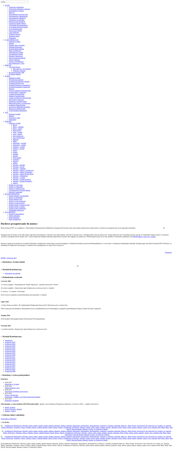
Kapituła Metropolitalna (16, 49)
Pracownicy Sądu (14, 118)
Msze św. (12, 13)
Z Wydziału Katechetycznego (18, 27)
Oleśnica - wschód (19, 147)
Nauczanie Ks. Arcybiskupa (22, 69)
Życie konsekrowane (15, 29)
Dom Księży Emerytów (16, 100)
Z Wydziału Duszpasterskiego (18, 25)
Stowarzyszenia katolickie (17, 58)
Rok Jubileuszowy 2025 (16, 63)
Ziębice (15, 183)
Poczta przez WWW (15, 31)
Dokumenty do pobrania (16, 20)
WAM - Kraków (10, 407)
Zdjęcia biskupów (14, 216)
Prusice (15, 152)
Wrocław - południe (19, 168)
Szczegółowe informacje (8, 419)
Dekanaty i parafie (15, 123)
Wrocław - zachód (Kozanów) (22, 181)
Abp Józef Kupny (14, 67)
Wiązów (15, 161)
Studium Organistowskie (17, 96)
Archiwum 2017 (11, 258)
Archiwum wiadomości (16, 7)
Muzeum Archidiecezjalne (17, 109)
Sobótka (15, 154)
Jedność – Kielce (10, 411)
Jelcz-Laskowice (18, 136)
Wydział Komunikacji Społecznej (19, 87)
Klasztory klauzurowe (16, 56)
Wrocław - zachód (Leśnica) (22, 179)
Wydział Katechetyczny (16, 83)
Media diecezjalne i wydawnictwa (20, 103)
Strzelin (15, 156)
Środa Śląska (17, 158)
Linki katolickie (14, 32)
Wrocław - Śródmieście (20, 176)
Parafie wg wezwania (16, 185)
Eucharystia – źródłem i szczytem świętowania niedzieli (22, 397)
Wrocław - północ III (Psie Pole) (23, 174)
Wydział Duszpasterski (16, 80)
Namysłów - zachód (19, 145)
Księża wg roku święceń (16, 203)
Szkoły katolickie (14, 60)
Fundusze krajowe (15, 34)
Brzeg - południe (18, 127)
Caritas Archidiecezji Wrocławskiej (20, 98)
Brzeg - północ (17, 129)
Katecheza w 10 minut (12, 384)
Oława (15, 150)
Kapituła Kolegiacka (15, 47)
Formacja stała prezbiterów (17, 208)
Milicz (15, 141)
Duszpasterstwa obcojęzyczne (18, 14)
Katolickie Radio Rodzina (17, 105)
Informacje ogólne (14, 42)
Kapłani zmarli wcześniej (17, 207)
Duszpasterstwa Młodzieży (17, 18)
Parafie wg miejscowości (17, 188)
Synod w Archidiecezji (16, 61)
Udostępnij (168, 252)
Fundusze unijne (14, 36)
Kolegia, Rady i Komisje (17, 45)
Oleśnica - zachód (18, 149)
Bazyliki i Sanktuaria (15, 192)
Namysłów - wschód (19, 143)
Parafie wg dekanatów (16, 187)
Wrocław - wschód (19, 178)
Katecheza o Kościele (12, 400)
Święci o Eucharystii (11, 395)
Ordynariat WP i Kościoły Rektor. (19, 190)
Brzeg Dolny (17, 130)
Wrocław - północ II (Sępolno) (22, 172)
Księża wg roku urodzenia (17, 201)
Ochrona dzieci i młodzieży (17, 92)
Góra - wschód (17, 132)
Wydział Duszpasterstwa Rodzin (19, 81)
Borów (15, 125)
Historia (11, 43)
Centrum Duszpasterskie (16, 94)
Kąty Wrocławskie (19, 138)
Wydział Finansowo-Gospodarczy (20, 85)
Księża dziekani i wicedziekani (18, 196)
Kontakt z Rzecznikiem (16, 214)
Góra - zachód (17, 134)
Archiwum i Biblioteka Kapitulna (19, 107)
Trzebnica (16, 159)
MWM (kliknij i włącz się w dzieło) (144, 236)
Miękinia (16, 139)
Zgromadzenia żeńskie (16, 52)
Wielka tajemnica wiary (12, 388)
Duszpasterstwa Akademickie (18, 16)
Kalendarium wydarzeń (16, 11)
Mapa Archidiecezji (15, 51)
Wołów (15, 163)
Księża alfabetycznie (15, 199)
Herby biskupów (14, 217)
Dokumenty (12, 120)
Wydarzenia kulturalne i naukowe (19, 9)
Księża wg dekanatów (16, 198)
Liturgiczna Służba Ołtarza (17, 23)
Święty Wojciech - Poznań (13, 409)
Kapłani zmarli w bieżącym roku (19, 205)
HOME (3, 258)
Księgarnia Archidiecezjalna (18, 101)
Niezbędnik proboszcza (16, 210)
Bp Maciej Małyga (15, 74)
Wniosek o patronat (19, 71)
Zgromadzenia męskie (16, 54)
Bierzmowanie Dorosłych (17, 22)
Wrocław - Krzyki (18, 167)
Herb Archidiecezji (15, 219)
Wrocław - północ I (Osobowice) (23, 170)
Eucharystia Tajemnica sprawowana (16, 391)
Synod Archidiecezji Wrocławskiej (20, 90)
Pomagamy (12, 38)
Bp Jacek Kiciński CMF (16, 72)
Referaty (11, 89)
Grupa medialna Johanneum (18, 110)
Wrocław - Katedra (19, 165)
